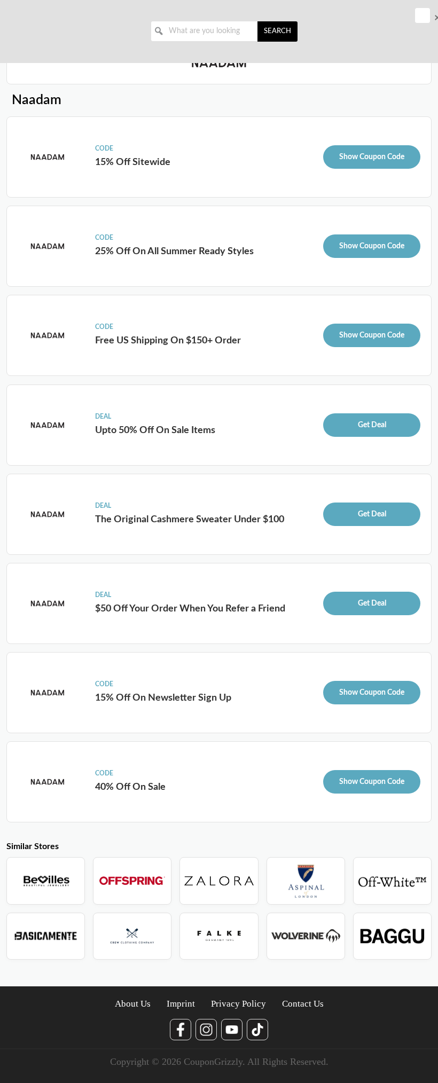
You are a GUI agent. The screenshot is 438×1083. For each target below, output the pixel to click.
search (277, 31)
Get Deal (372, 425)
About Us (133, 1004)
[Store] (45, 880)
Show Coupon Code (371, 157)
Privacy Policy (238, 1004)
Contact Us (303, 1004)
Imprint (181, 1004)
